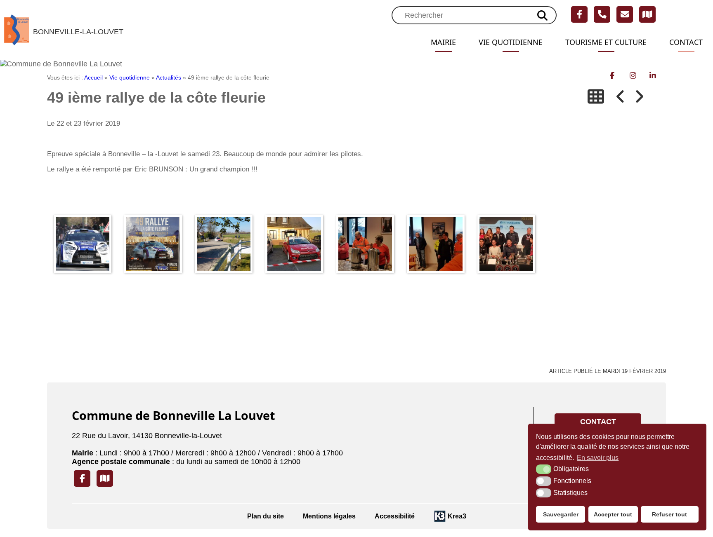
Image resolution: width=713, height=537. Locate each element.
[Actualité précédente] (620, 96)
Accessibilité (395, 516)
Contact (686, 42)
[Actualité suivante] (639, 96)
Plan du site (265, 516)
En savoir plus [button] (598, 457)
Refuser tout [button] (669, 514)
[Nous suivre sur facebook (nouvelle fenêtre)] (579, 14)
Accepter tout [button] (613, 514)
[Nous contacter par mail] (624, 14)
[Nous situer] (647, 14)
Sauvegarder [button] (560, 514)
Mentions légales (329, 516)
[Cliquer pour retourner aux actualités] (596, 96)
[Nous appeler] (602, 14)
